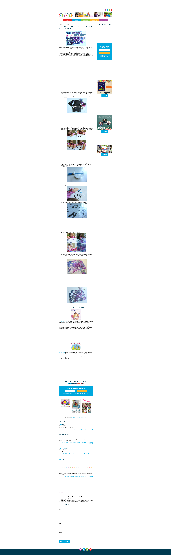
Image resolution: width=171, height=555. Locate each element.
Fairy (85, 376)
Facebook (80, 549)
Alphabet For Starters (81, 376)
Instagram (87, 549)
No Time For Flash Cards (66, 14)
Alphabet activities (75, 376)
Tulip (60, 459)
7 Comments (67, 24)
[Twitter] (107, 10)
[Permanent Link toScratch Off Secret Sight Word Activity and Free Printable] (75, 406)
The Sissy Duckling (62, 352)
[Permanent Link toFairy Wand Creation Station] (65, 403)
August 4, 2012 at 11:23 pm (63, 460)
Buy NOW (105, 95)
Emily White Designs (96, 553)
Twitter (84, 549)
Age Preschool (65, 376)
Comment (61, 509)
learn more (104, 131)
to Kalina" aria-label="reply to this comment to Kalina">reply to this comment (78, 429)
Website (60, 532)
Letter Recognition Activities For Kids (64, 498)
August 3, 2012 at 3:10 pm (62, 449)
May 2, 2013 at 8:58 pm (62, 471)
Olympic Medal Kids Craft (76, 415)
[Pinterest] (111, 10)
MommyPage (62, 448)
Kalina (60, 424)
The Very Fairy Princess (63, 321)
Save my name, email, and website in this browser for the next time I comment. (72, 538)
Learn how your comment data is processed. (79, 544)
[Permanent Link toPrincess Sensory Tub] (86, 406)
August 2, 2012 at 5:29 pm (62, 435)
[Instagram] (109, 10)
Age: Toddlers (70, 376)
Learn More (104, 154)
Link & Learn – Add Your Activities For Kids (76, 417)
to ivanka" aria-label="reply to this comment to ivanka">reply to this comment (78, 476)
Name (60, 523)
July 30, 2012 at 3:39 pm (62, 425)
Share (79, 383)
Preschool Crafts (88, 376)
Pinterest (90, 549)
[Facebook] (106, 10)
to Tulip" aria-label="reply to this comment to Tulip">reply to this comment (78, 465)
